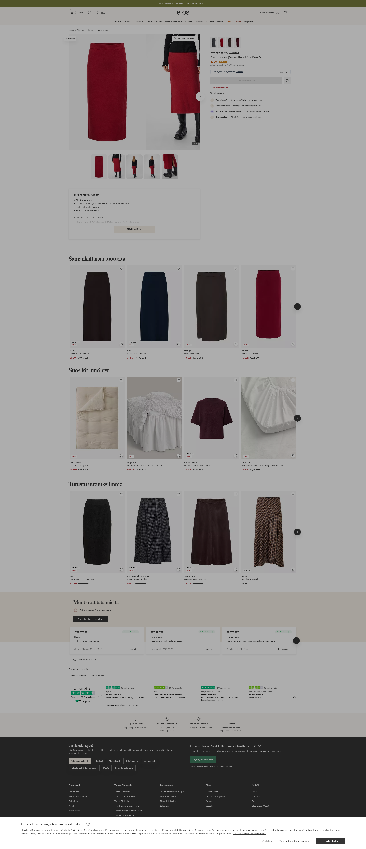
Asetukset (267, 841)
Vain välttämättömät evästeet (294, 841)
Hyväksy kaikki (330, 841)
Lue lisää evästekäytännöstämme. (249, 833)
